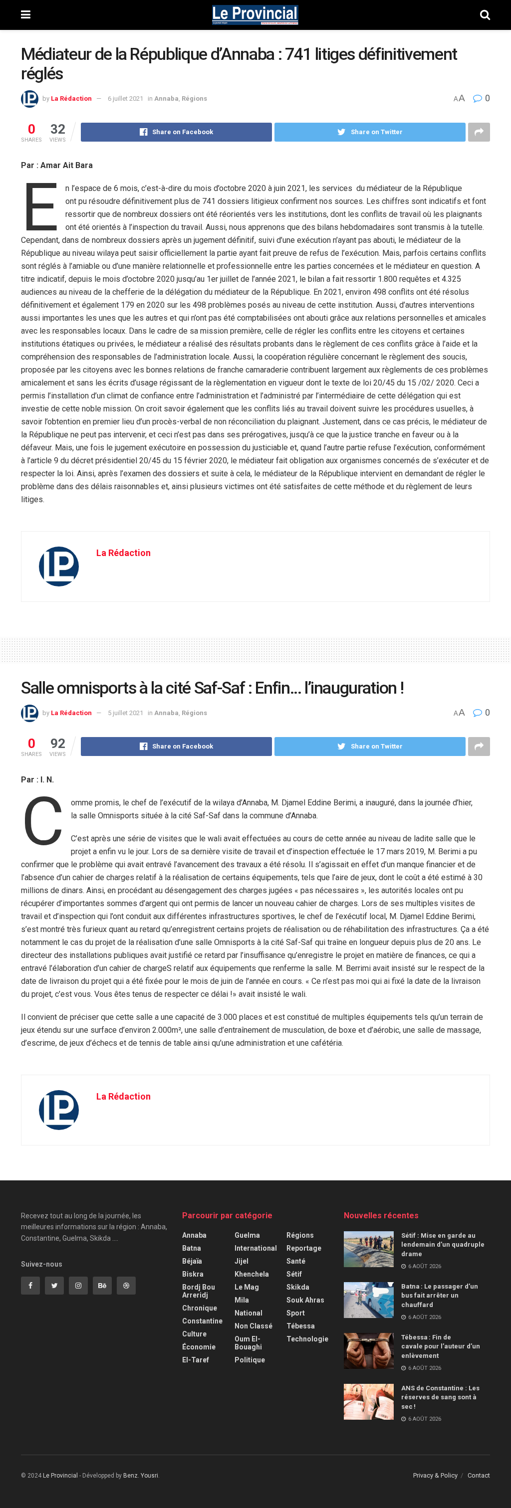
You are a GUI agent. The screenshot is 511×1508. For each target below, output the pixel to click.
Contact (479, 1475)
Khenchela (252, 1274)
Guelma (247, 1235)
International (256, 1248)
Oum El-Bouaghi (248, 1343)
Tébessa (300, 1326)
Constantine (202, 1321)
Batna (191, 1248)
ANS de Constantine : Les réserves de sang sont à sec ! (440, 1397)
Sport (295, 1313)
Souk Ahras (305, 1300)
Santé (295, 1261)
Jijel (242, 1261)
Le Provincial (60, 1475)
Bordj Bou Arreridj (198, 1291)
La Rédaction (71, 98)
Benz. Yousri (140, 1475)
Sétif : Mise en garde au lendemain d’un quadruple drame (443, 1244)
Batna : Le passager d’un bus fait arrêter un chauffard (439, 1295)
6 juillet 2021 (125, 98)
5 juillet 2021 (125, 713)
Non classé (253, 1326)
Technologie (307, 1339)
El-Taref (195, 1360)
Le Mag (247, 1287)
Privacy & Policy (435, 1475)
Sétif (294, 1274)
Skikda (297, 1287)
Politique (250, 1360)
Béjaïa (192, 1261)
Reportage (303, 1248)
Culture (194, 1334)
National (248, 1313)
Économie (199, 1347)
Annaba (166, 98)
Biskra (193, 1274)
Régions (194, 98)
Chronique (199, 1308)
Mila (242, 1300)
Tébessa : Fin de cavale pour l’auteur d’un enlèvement (440, 1346)
